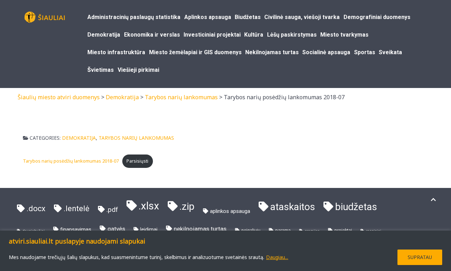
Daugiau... (277, 257)
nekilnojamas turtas (200, 228)
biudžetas (356, 207)
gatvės (116, 229)
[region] (225, 251)
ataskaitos (292, 207)
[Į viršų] (433, 199)
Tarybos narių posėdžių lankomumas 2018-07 (71, 161)
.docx (35, 208)
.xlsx (148, 206)
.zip (186, 206)
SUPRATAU (420, 257)
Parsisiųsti (137, 161)
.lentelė (76, 208)
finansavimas (75, 229)
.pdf (112, 210)
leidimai (148, 229)
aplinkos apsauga (230, 211)
